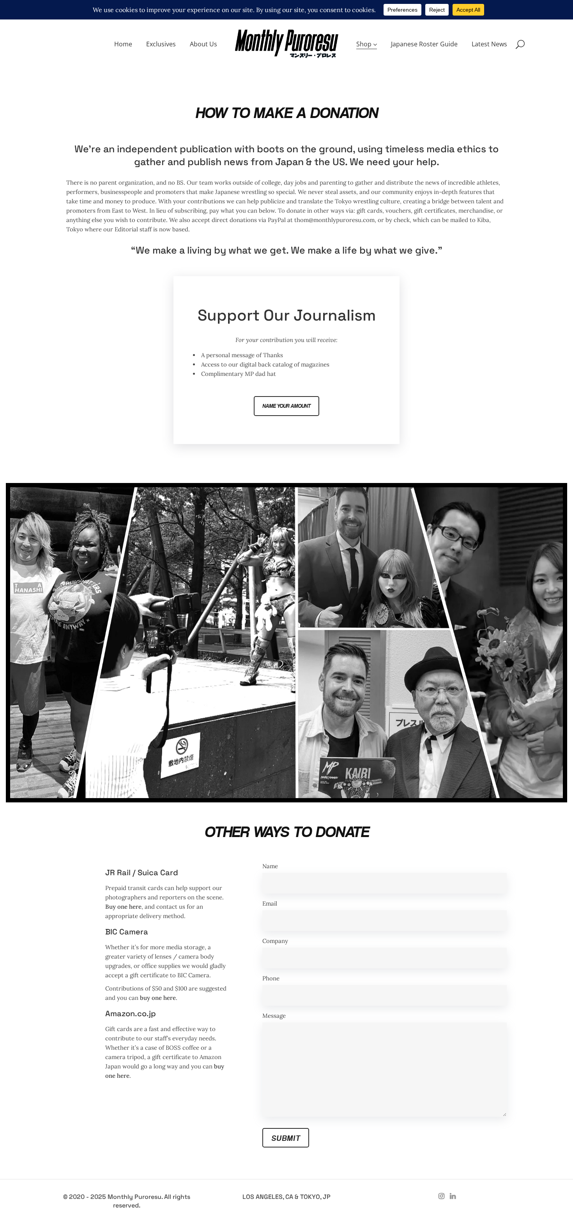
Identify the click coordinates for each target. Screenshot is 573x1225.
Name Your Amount (286, 406)
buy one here (158, 997)
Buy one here (123, 906)
